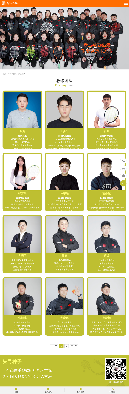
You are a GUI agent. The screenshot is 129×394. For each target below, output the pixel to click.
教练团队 (21, 74)
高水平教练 (12, 74)
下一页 (74, 346)
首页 (4, 74)
